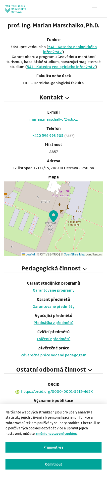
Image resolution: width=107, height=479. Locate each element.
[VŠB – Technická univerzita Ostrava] (15, 9)
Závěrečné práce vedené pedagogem (53, 354)
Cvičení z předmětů (53, 338)
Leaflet (30, 254)
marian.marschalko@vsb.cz (53, 119)
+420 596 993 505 (48, 135)
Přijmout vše (53, 447)
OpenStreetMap (74, 254)
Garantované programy (53, 290)
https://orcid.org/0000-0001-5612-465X (57, 391)
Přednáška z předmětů (53, 322)
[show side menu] (94, 9)
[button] (53, 216)
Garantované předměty (53, 306)
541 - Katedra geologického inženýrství (61, 66)
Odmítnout (53, 464)
